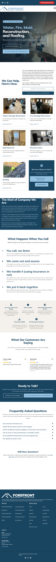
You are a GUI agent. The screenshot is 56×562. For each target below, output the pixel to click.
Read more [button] (32, 370)
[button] (55, 8)
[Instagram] (5, 3)
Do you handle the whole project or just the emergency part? (20, 435)
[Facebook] (2, 3)
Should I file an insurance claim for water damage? (17, 426)
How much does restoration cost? (12, 423)
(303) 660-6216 (5, 537)
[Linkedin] (7, 3)
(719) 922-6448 (5, 546)
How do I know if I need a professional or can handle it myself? (21, 432)
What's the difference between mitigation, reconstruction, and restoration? (25, 429)
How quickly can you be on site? (12, 438)
